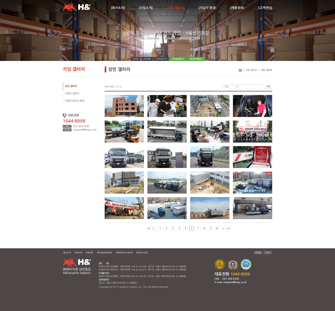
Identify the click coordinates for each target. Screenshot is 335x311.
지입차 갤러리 (72, 93)
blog (193, 287)
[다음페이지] (223, 228)
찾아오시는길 (142, 253)
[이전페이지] (153, 228)
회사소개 (67, 253)
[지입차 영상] (207, 7)
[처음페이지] (148, 228)
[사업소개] (146, 7)
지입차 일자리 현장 (74, 101)
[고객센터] (265, 7)
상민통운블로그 (178, 59)
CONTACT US (161, 59)
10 (216, 228)
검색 (268, 86)
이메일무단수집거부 (124, 253)
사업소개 (78, 253)
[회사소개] (118, 7)
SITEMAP (147, 59)
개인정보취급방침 (104, 253)
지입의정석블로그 (196, 59)
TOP (267, 252)
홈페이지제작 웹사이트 (180, 287)
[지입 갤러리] (176, 7)
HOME (135, 59)
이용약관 (89, 253)
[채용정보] (237, 7)
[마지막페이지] (228, 228)
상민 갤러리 (71, 86)
